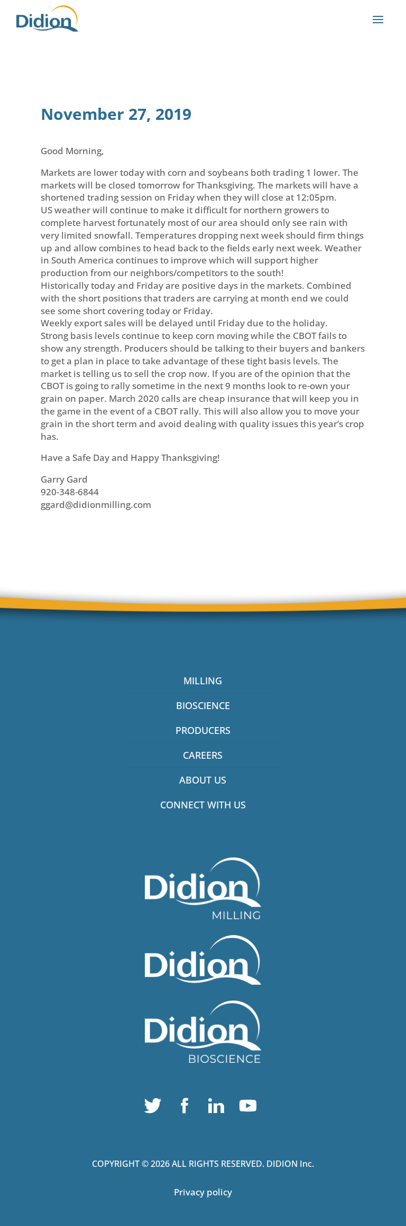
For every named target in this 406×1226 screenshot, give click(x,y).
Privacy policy (203, 1192)
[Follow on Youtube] (250, 1108)
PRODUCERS (203, 730)
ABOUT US (202, 780)
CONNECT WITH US (203, 804)
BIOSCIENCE (203, 705)
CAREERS (203, 755)
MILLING (202, 680)
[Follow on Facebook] (187, 1108)
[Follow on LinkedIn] (219, 1108)
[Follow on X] (155, 1108)
